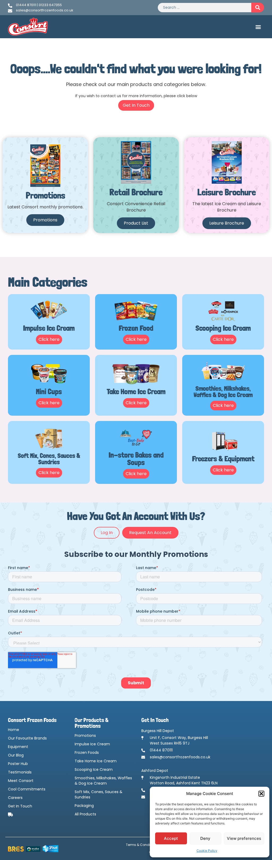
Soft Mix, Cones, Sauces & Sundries (98, 794)
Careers (15, 797)
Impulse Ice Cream (92, 744)
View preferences (244, 838)
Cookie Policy (207, 851)
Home (13, 729)
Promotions (85, 735)
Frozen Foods (87, 752)
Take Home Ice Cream (96, 761)
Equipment (18, 746)
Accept (171, 838)
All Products (85, 814)
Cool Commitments (26, 789)
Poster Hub (18, 763)
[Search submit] (257, 7)
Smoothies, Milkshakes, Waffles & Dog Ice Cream (103, 780)
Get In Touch (20, 806)
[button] (261, 793)
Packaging (84, 805)
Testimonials (20, 772)
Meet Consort (20, 780)
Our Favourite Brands (27, 738)
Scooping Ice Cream (94, 769)
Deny (205, 838)
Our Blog (16, 755)
